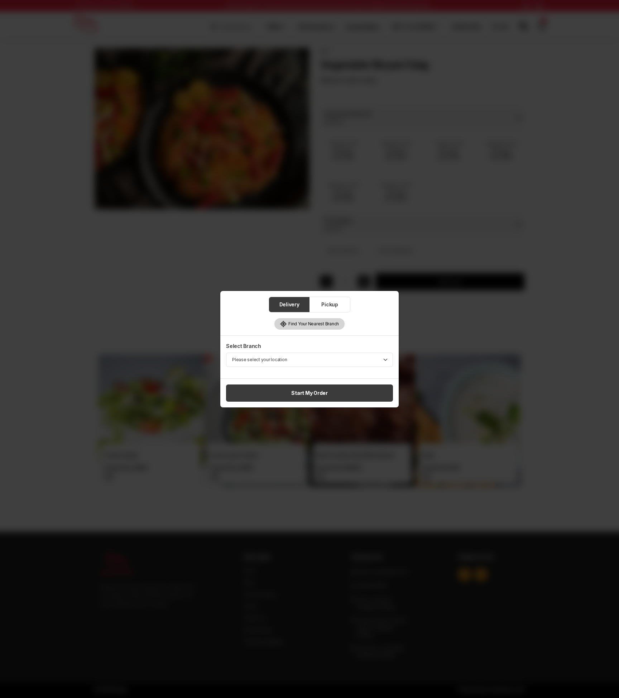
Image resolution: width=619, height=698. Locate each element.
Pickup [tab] (329, 304)
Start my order (309, 393)
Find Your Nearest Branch (313, 323)
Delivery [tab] (289, 304)
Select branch (243, 346)
